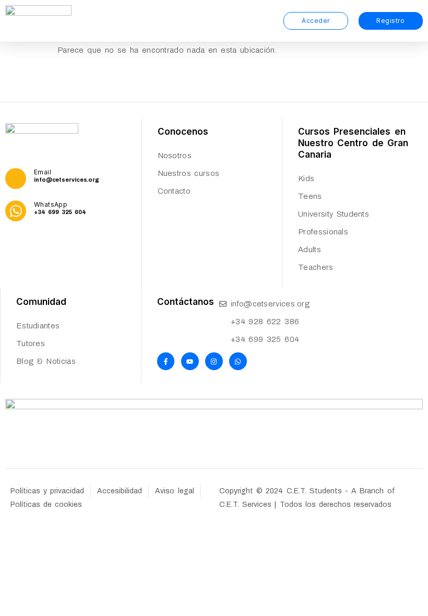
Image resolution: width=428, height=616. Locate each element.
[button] (270, 21)
